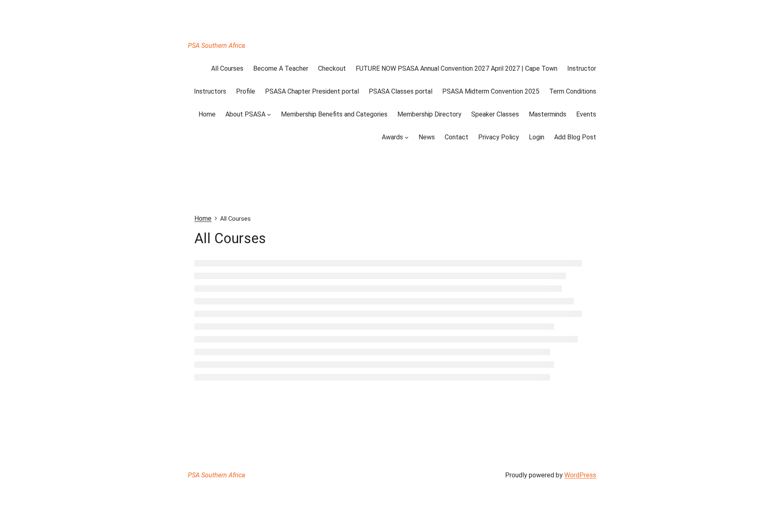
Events (586, 114)
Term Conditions (572, 91)
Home (207, 114)
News (427, 137)
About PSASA (245, 114)
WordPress (580, 475)
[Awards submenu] (407, 137)
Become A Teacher (280, 68)
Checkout (332, 68)
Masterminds (547, 114)
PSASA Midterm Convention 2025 (490, 91)
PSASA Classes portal (400, 91)
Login (536, 137)
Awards (392, 137)
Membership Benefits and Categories (334, 114)
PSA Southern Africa (216, 45)
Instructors (210, 91)
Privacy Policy (498, 137)
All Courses (227, 68)
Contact (456, 137)
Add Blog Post (575, 137)
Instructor (581, 68)
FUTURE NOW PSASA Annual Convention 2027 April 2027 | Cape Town (456, 68)
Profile (245, 91)
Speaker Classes (495, 114)
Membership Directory (429, 114)
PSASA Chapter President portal (312, 91)
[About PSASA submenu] (269, 114)
